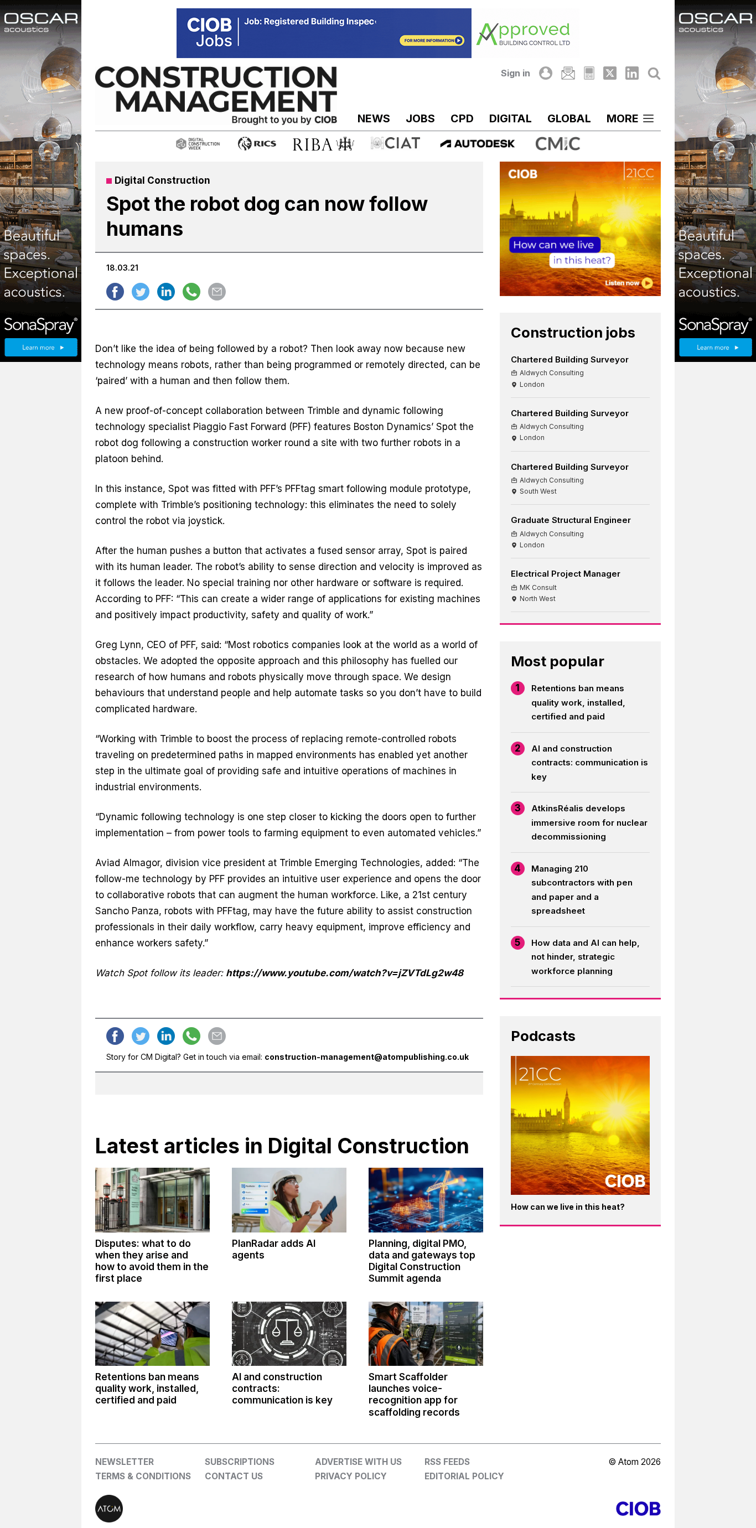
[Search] (654, 73)
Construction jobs (573, 332)
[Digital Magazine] (589, 73)
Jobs (420, 118)
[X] (610, 73)
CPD (462, 118)
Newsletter (124, 1462)
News (374, 118)
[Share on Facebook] (115, 292)
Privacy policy (351, 1476)
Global (569, 118)
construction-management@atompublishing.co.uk (367, 1056)
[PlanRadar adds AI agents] (289, 1200)
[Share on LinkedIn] (166, 292)
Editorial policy (464, 1476)
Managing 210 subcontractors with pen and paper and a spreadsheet (582, 889)
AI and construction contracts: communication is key (589, 762)
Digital (510, 118)
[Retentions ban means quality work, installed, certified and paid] (152, 1334)
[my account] (545, 73)
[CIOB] (519, 1508)
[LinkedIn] (632, 73)
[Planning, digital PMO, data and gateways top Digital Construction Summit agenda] (426, 1200)
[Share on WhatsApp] (191, 292)
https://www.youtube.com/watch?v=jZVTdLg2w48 (344, 972)
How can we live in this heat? (568, 1206)
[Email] (567, 73)
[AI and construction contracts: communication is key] (289, 1334)
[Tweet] (140, 292)
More (623, 118)
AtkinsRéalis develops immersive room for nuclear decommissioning (589, 822)
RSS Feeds (447, 1462)
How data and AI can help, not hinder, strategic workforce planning (585, 956)
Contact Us (234, 1476)
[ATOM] (236, 1508)
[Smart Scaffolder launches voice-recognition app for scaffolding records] (426, 1334)
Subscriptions (240, 1462)
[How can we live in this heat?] (580, 1125)
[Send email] (217, 292)
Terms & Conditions (143, 1476)
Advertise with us (358, 1462)
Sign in (515, 73)
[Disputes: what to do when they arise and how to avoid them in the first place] (152, 1200)
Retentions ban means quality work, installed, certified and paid (578, 702)
